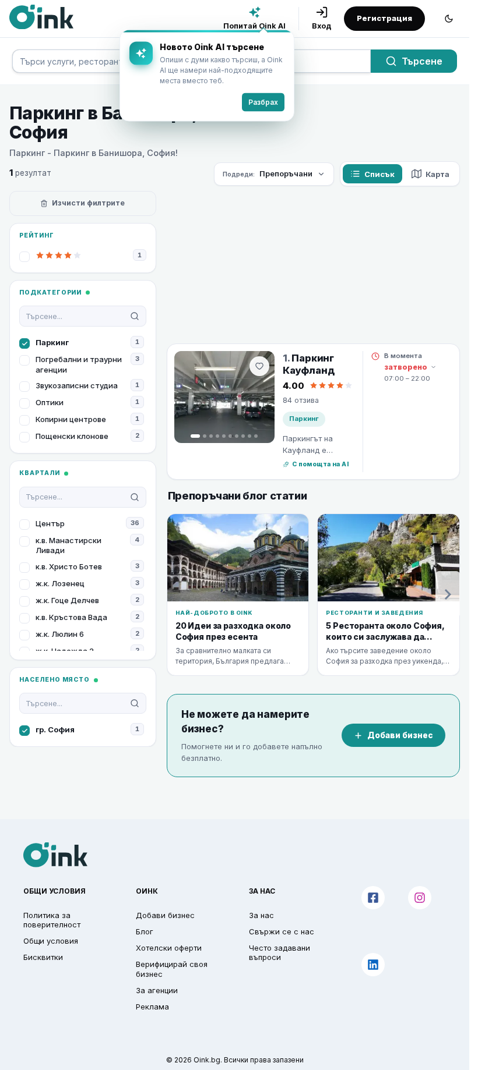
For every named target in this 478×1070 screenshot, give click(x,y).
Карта (437, 174)
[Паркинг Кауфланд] (224, 397)
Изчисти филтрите (88, 203)
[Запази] (259, 366)
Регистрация (384, 18)
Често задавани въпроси (279, 952)
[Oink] (41, 17)
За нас (261, 915)
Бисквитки (43, 957)
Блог (144, 931)
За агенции (157, 990)
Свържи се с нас (281, 931)
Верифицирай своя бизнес (172, 968)
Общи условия (50, 940)
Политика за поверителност (51, 919)
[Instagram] (419, 897)
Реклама (152, 1006)
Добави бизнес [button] (165, 915)
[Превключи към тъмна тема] (449, 19)
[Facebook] (373, 897)
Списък (379, 174)
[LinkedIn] (373, 964)
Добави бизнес (400, 735)
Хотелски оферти (169, 947)
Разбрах (254, 101)
